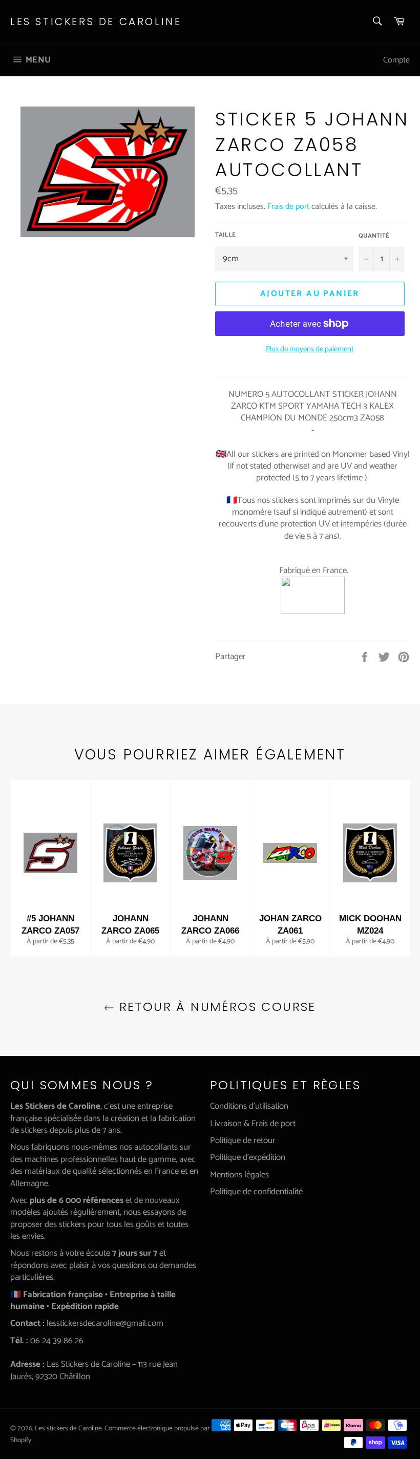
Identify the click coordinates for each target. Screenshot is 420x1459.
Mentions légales (239, 1175)
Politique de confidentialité (256, 1192)
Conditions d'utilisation (249, 1106)
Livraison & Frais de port (253, 1123)
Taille (225, 235)
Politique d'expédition (247, 1157)
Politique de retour (243, 1140)
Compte (396, 60)
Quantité (374, 236)
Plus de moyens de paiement (310, 349)
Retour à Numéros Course (215, 1006)
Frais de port (288, 207)
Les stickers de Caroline (95, 22)
